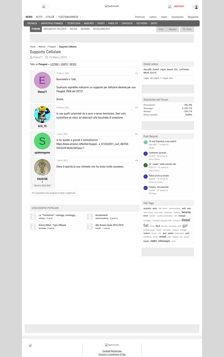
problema (148, 237)
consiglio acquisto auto (162, 220)
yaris (174, 241)
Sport (154, 23)
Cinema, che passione (159, 187)
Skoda (151, 147)
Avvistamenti (101, 215)
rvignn (163, 69)
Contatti (106, 351)
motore (147, 233)
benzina (186, 212)
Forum (36, 28)
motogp (183, 230)
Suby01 (98, 228)
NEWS (29, 17)
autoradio (168, 212)
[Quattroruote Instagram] (165, 348)
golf (179, 226)
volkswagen (164, 241)
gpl (185, 225)
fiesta (152, 226)
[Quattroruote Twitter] (176, 348)
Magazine (193, 17)
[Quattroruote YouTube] (173, 348)
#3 (136, 134)
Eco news (141, 23)
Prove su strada (156, 182)
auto (189, 208)
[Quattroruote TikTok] (168, 348)
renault (162, 236)
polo (187, 233)
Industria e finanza (52, 23)
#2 (136, 107)
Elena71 (38, 57)
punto (155, 237)
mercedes (167, 230)
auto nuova (148, 212)
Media (73, 28)
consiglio (147, 220)
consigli (182, 215)
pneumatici (179, 233)
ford (158, 225)
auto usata (158, 212)
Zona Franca (154, 159)
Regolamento (101, 28)
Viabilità (113, 23)
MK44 (146, 72)
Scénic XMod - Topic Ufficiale (52, 225)
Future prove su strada (159, 175)
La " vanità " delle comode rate (162, 164)
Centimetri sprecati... (158, 152)
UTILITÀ (50, 17)
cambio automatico (165, 216)
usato (153, 241)
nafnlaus (42, 218)
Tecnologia (73, 23)
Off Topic (153, 193)
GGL (176, 69)
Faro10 (153, 72)
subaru (175, 237)
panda (170, 233)
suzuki (186, 237)
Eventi (101, 23)
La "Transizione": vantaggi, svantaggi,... (58, 215)
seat (169, 237)
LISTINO (54, 64)
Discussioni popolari (45, 208)
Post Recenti (151, 136)
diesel (185, 220)
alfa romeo (162, 208)
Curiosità (127, 23)
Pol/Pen (189, 114)
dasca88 (147, 69)
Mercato (89, 23)
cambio (152, 216)
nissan (154, 233)
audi (184, 208)
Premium (140, 17)
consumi (176, 220)
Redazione (116, 351)
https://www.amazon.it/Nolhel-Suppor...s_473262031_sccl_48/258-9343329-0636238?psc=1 (92, 146)
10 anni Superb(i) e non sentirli (162, 141)
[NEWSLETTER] (45, 7)
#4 (136, 160)
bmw (146, 215)
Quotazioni (178, 17)
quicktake (42, 228)
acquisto (147, 208)
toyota (146, 241)
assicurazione (174, 208)
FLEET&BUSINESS (68, 17)
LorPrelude (184, 69)
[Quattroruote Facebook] (161, 348)
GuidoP (156, 69)
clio (175, 216)
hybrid (158, 230)
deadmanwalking (101, 218)
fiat (146, 225)
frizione (164, 226)
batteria (177, 212)
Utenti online (151, 64)
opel (164, 233)
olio (159, 233)
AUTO (39, 17)
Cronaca (32, 23)
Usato (164, 17)
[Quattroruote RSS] (180, 348)
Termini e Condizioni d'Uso (112, 354)
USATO (64, 64)
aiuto (155, 208)
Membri (85, 28)
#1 (136, 73)
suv (181, 237)
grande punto (149, 230)
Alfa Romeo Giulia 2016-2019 (109, 225)
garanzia (172, 226)
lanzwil (170, 69)
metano (175, 230)
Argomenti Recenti (55, 28)
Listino (153, 17)
